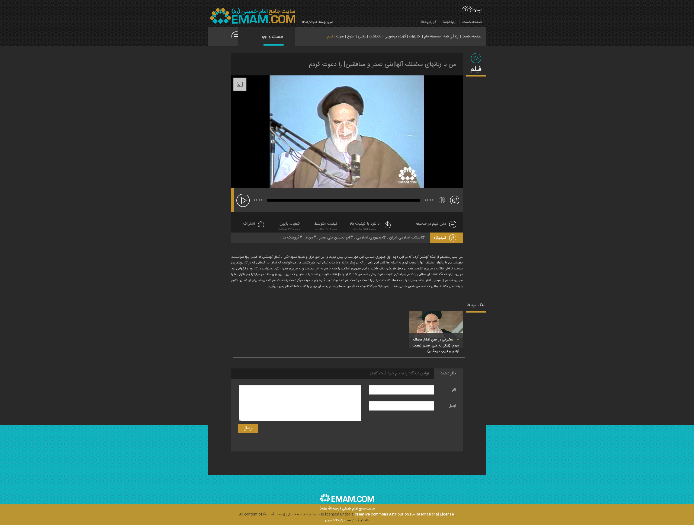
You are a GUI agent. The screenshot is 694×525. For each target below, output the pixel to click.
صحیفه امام (432, 37)
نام (454, 390)
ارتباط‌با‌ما (449, 22)
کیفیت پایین (289, 226)
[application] (347, 131)
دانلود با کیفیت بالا (364, 226)
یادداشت (375, 37)
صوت (340, 37)
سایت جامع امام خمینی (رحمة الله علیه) (347, 509)
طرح (350, 37)
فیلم (330, 37)
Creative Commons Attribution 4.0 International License (404, 514)
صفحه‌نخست (472, 22)
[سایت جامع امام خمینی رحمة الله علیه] (252, 16)
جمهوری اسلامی (369, 237)
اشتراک (249, 224)
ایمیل (452, 406)
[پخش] (243, 200)
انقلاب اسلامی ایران (405, 237)
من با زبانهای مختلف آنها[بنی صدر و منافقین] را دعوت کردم (383, 64)
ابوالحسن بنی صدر (334, 237)
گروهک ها (290, 237)
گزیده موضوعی (395, 37)
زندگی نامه (451, 37)
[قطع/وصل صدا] (442, 200)
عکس (362, 37)
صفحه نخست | (470, 36)
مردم (309, 237)
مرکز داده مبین (335, 520)
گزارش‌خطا (428, 22)
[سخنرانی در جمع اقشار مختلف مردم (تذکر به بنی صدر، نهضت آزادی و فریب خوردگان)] (436, 325)
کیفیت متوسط (326, 226)
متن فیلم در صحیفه (430, 224)
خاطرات (414, 37)
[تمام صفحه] (454, 199)
